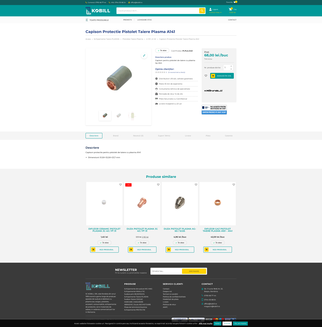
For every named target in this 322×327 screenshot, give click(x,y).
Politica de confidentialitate (174, 297)
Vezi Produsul (106, 250)
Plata (208, 136)
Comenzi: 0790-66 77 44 (97, 2)
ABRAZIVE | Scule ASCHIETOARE (137, 304)
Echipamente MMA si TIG (134, 291)
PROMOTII (127, 20)
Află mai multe (205, 323)
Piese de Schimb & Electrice (135, 307)
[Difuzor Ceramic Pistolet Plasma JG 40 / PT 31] (104, 204)
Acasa (88, 39)
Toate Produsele (99, 20)
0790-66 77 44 (210, 296)
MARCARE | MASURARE (133, 302)
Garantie (228, 136)
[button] (207, 76)
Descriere (94, 136)
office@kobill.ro (136, 2)
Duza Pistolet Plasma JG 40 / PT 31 (142, 230)
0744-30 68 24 (210, 300)
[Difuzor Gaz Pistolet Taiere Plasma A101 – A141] (217, 204)
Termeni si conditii (170, 294)
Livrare (188, 136)
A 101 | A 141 (151, 39)
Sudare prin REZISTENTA (134, 294)
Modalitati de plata (170, 299)
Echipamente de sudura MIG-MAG (138, 289)
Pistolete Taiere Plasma (133, 39)
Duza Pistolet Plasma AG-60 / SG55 (180, 230)
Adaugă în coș (224, 76)
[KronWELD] (213, 90)
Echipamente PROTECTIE (134, 310)
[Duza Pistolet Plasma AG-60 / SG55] (179, 204)
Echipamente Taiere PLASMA (106, 39)
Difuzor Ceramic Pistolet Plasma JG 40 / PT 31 (104, 230)
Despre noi (167, 291)
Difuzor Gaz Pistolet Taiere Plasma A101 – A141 (217, 230)
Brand (115, 136)
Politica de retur (169, 304)
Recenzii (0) (138, 136)
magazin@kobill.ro (212, 306)
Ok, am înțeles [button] (240, 323)
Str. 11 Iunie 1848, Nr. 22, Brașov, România (213, 290)
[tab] (94, 135)
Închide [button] (227, 323)
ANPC (165, 307)
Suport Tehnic (164, 136)
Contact (166, 289)
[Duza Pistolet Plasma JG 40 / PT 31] (142, 204)
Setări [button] (217, 323)
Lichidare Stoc (144, 20)
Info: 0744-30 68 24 (118, 2)
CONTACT (232, 20)
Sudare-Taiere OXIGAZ (133, 299)
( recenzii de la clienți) (176, 72)
